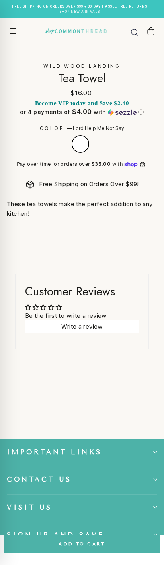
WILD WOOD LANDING (81, 66)
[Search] (134, 31)
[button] (82, 112)
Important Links (54, 452)
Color (82, 128)
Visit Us (29, 507)
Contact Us (39, 479)
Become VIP (52, 103)
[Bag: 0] (151, 31)
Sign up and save (55, 535)
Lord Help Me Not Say (80, 144)
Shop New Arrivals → (82, 12)
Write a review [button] (81, 326)
